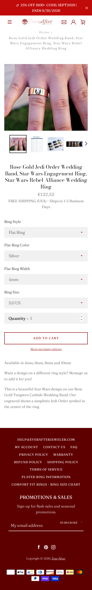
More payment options (46, 349)
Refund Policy (28, 462)
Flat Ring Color (16, 245)
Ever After (58, 558)
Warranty (63, 455)
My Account (26, 447)
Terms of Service (46, 469)
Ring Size (11, 292)
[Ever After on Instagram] (53, 547)
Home (44, 32)
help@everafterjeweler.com (46, 439)
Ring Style (12, 221)
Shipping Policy (62, 462)
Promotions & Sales (46, 497)
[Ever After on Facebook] (39, 547)
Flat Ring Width (17, 269)
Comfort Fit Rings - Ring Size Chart (46, 484)
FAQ (73, 447)
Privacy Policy (33, 455)
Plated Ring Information (46, 477)
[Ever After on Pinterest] (46, 547)
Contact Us (54, 447)
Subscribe (69, 522)
